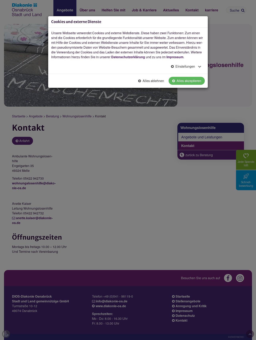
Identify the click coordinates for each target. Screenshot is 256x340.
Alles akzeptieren (188, 80)
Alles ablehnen (153, 80)
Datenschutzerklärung (128, 57)
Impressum (174, 57)
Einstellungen (185, 66)
